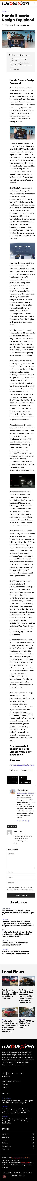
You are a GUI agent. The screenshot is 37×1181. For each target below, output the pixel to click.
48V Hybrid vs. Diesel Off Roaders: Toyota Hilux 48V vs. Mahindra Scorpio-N (18, 913)
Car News (5, 11)
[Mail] (23, 820)
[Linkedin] (20, 820)
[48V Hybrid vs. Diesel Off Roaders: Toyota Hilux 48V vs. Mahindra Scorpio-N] (10, 981)
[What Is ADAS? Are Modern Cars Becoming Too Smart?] (27, 1012)
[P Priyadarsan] (12, 805)
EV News (4, 930)
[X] (26, 820)
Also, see (16, 69)
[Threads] (28, 820)
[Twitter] (17, 1073)
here (30, 770)
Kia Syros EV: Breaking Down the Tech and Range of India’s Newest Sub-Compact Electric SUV (17, 934)
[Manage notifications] (4, 1176)
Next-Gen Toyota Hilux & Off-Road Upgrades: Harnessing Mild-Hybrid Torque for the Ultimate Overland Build (18, 924)
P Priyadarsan (23, 25)
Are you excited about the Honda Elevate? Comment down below (21, 65)
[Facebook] (12, 1073)
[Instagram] (17, 820)
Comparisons (6, 909)
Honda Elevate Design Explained (19, 60)
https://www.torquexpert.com (25, 793)
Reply (15, 843)
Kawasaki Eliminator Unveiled (22, 765)
